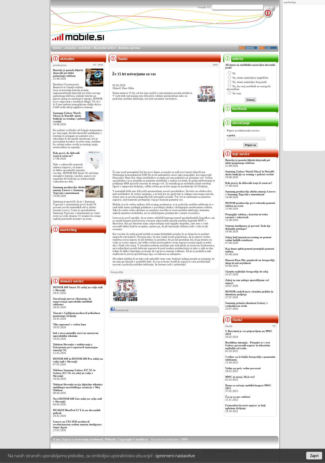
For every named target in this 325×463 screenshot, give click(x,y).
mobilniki (84, 48)
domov (57, 48)
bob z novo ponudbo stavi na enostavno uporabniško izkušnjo (75, 334)
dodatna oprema (129, 48)
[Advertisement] (304, 78)
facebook (239, 109)
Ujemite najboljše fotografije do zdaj (246, 271)
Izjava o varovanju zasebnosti (83, 439)
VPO (184, 439)
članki (236, 320)
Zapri (314, 455)
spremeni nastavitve (175, 455)
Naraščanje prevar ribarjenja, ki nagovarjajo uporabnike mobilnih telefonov (72, 301)
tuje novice (240, 154)
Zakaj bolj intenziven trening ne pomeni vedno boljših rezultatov (248, 239)
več (94, 65)
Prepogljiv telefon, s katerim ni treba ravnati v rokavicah (246, 216)
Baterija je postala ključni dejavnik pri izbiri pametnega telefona (68, 73)
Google (202, 7)
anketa (237, 59)
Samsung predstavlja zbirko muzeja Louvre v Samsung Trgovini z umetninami (69, 190)
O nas (56, 439)
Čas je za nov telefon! (237, 396)
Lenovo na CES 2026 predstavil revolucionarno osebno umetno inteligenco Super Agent (77, 424)
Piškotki (110, 439)
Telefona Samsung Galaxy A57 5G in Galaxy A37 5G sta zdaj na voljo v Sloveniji (74, 373)
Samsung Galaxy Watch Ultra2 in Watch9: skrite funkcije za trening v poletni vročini (69, 117)
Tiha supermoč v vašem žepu (69, 324)
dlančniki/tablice (105, 48)
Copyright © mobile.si (133, 439)
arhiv (100, 65)
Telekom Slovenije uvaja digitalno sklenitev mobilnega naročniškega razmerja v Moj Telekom (78, 387)
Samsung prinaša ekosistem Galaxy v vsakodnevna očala (246, 304)
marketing (290, 2)
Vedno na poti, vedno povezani (243, 368)
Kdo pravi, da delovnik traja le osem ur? (66, 154)
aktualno (70, 48)
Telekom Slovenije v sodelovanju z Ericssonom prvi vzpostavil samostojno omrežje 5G (75, 347)
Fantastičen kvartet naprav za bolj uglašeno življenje (245, 407)
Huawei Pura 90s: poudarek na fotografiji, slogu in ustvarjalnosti (250, 261)
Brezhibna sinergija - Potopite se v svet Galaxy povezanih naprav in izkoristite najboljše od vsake (247, 345)
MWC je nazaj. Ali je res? (240, 376)
